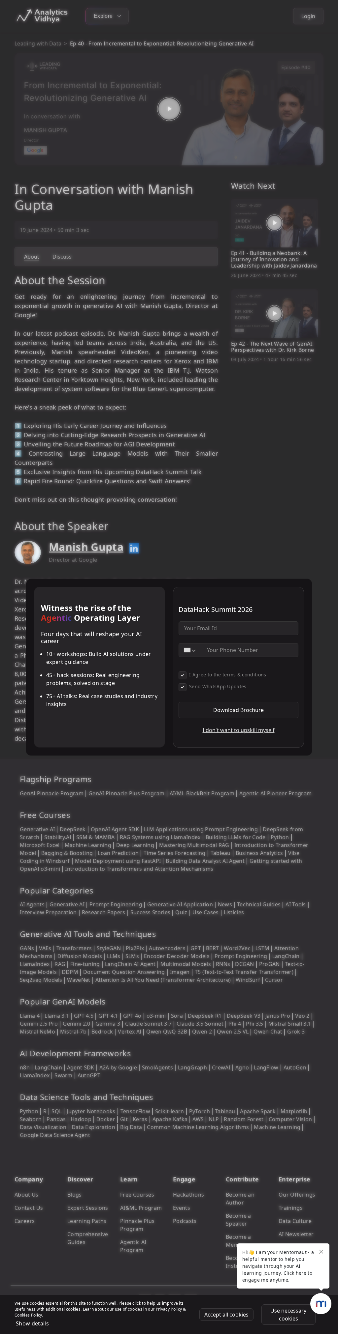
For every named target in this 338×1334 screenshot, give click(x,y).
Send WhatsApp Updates (218, 686)
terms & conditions (244, 674)
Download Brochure (238, 710)
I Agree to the (227, 674)
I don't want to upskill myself (239, 730)
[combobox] (189, 650)
